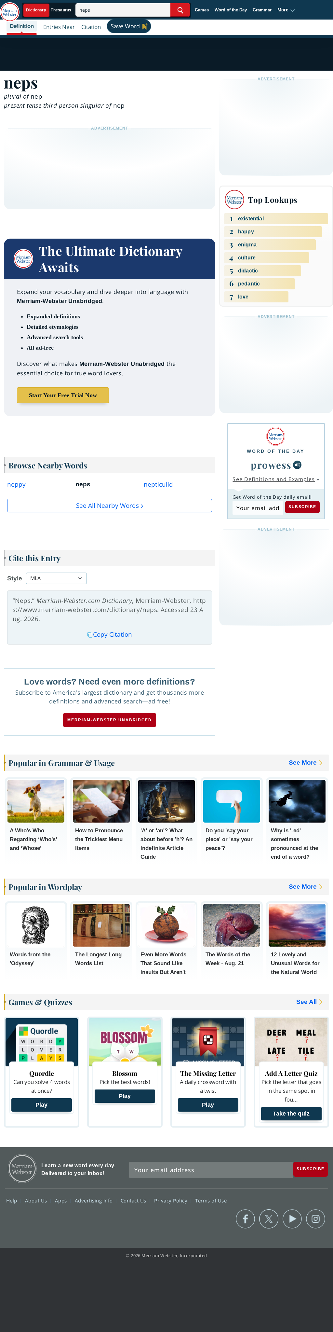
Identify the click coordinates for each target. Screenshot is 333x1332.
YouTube (292, 1219)
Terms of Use (211, 1200)
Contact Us (134, 1200)
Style (14, 578)
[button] (286, 10)
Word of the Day (231, 9)
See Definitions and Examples (274, 479)
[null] (297, 465)
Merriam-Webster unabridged (109, 720)
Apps (62, 1200)
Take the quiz (291, 1113)
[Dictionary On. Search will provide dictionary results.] (49, 10)
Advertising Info (94, 1200)
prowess (271, 464)
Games (202, 9)
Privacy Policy (171, 1200)
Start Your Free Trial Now (63, 395)
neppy (16, 484)
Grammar (262, 9)
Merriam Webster (22, 1168)
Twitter (268, 1219)
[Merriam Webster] (275, 436)
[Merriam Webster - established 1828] (10, 8)
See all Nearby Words (107, 505)
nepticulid (158, 484)
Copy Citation (112, 634)
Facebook (245, 1219)
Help (12, 1200)
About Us (37, 1200)
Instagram (315, 1219)
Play (41, 1105)
